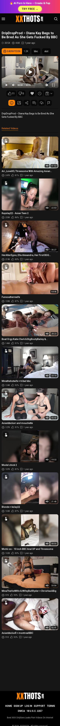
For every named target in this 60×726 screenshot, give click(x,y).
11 (13, 93)
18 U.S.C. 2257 (34, 711)
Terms (51, 706)
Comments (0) (34, 103)
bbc (36, 51)
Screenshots (19, 103)
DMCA (21, 711)
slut (46, 51)
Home (8, 706)
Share (26, 103)
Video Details (11, 103)
